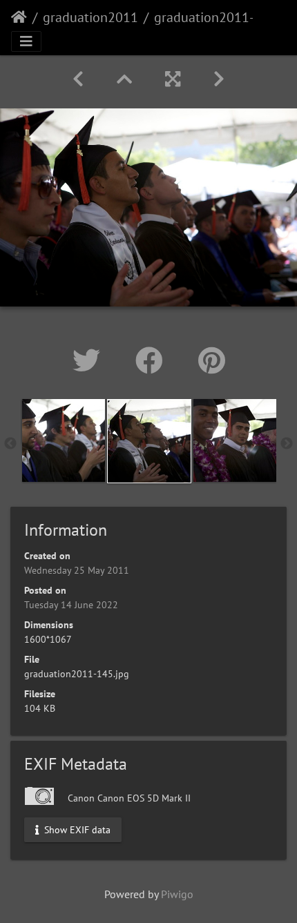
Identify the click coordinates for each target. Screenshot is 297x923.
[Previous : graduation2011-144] (78, 79)
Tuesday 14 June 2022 (71, 605)
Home (19, 17)
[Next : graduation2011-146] (219, 79)
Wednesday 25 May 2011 (76, 570)
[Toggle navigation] (26, 41)
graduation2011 (90, 17)
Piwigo (177, 894)
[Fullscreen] (172, 79)
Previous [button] (10, 444)
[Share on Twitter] (90, 360)
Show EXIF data (76, 829)
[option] (63, 440)
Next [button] (287, 444)
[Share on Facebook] (153, 360)
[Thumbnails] (124, 79)
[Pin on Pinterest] (211, 360)
